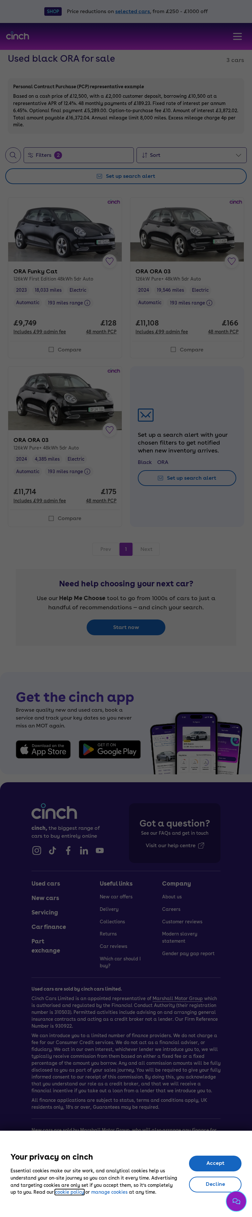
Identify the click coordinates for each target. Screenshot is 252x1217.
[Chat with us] (236, 1201)
